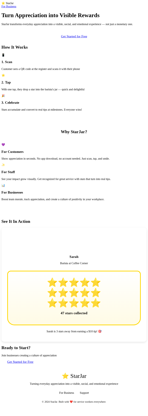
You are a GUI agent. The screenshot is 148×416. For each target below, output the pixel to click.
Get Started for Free (74, 36)
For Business (8, 6)
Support (84, 392)
